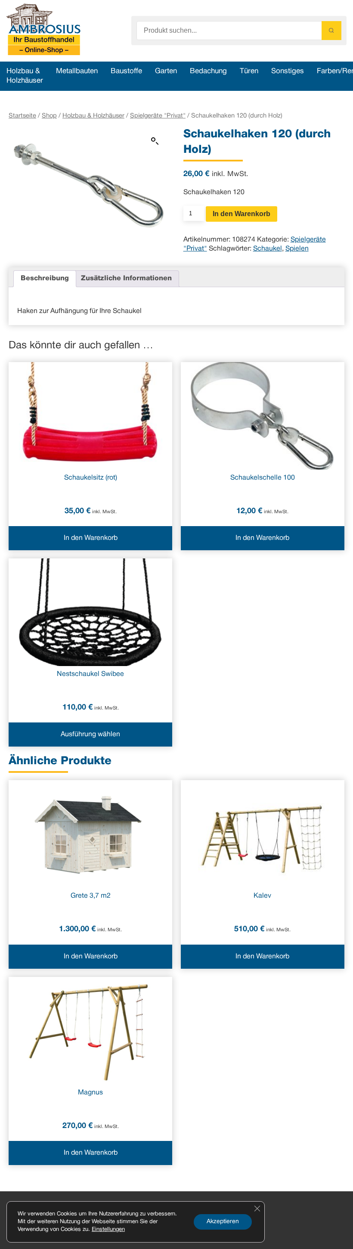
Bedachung (208, 71)
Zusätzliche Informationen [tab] (126, 279)
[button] (155, 141)
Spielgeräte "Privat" (158, 116)
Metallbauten (77, 71)
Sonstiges (287, 71)
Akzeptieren (223, 1221)
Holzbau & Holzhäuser (93, 116)
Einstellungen (108, 1229)
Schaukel (267, 249)
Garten (166, 71)
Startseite (22, 116)
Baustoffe (126, 71)
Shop (49, 116)
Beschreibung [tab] (45, 279)
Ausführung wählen (90, 734)
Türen (249, 71)
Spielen (297, 249)
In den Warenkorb (241, 213)
